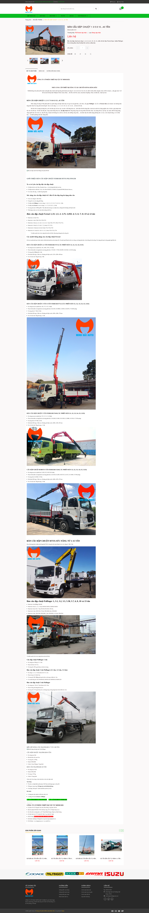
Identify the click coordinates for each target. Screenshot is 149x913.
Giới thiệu (42, 16)
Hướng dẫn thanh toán (64, 892)
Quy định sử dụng (85, 896)
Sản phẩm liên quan (33, 830)
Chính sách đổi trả (85, 894)
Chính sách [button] (86, 886)
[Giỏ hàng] (120, 8)
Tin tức (63, 16)
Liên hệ (71, 16)
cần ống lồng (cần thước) (61, 90)
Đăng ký (113, 1)
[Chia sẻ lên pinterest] (85, 54)
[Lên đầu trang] (146, 904)
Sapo (63, 911)
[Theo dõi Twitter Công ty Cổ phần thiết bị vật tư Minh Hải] (108, 899)
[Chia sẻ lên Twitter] (80, 54)
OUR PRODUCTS (82, 16)
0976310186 (61, 1)
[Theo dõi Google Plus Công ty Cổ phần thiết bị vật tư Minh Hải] (112, 899)
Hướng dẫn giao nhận (64, 894)
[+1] (91, 54)
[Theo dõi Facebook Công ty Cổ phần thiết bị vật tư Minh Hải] (105, 899)
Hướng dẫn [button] (63, 886)
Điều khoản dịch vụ (63, 896)
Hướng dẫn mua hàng (64, 890)
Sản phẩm (52, 16)
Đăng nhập (121, 1)
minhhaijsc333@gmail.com (112, 896)
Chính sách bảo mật (86, 890)
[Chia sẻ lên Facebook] (75, 54)
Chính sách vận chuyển (86, 892)
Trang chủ (32, 16)
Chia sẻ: (70, 54)
